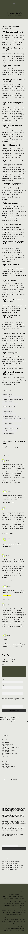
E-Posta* (3, 685)
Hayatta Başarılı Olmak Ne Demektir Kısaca (13, 442)
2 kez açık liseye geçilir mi (9, 406)
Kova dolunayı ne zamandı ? (8, 744)
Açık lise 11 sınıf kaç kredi (9, 413)
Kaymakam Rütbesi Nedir (7, 869)
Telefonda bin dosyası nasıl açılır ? (10, 753)
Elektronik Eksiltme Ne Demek (8, 861)
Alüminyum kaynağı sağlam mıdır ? (9, 750)
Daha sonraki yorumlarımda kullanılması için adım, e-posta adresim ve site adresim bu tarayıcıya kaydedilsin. (13, 700)
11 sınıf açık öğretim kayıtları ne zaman (12, 396)
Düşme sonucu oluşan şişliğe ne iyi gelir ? (11, 747)
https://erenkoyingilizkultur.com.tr (11, 721)
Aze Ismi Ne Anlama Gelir (10, 448)
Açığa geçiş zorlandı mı (8, 409)
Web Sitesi (4, 691)
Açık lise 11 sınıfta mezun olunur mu (11, 416)
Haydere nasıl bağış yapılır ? (8, 756)
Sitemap (25, 721)
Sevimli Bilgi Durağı (14, 13)
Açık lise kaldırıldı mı (19, 418)
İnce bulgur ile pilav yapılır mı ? (9, 763)
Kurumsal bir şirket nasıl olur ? (9, 766)
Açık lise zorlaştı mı (7, 423)
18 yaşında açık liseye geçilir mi (10, 404)
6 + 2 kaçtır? (5, 704)
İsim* (3, 679)
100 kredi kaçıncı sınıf (8, 394)
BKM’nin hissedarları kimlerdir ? (9, 760)
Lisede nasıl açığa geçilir (8, 433)
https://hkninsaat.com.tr (8, 719)
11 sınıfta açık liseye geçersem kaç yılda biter (13, 399)
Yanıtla (13, 502)
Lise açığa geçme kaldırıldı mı (9, 430)
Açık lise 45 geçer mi (7, 418)
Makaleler (9, 391)
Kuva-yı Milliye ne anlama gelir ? (9, 741)
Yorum (3, 664)
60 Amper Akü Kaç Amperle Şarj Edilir (10, 865)
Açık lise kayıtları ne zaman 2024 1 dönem (12, 421)
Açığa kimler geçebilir (8, 411)
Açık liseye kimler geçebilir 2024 (10, 428)
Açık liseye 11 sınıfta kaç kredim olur (11, 426)
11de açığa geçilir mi (7, 401)
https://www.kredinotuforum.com (10, 717)
